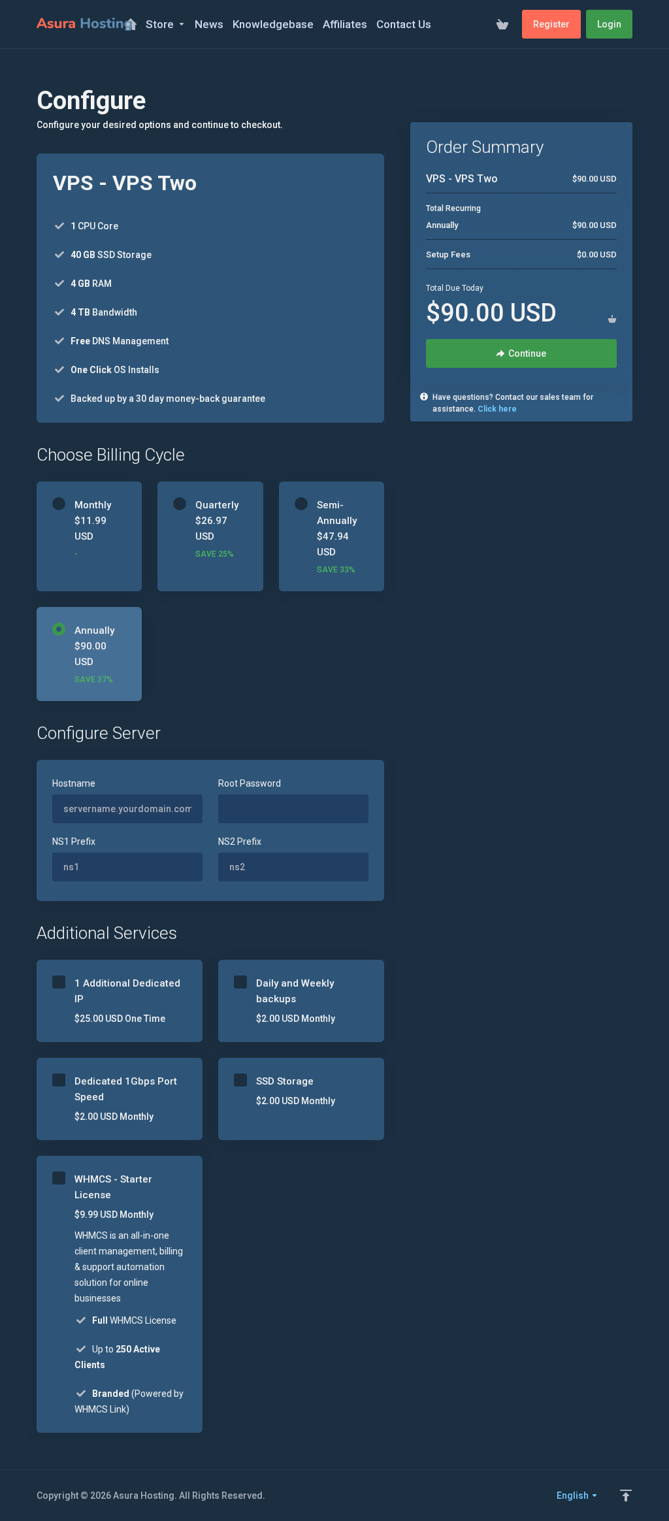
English (574, 1495)
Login (609, 24)
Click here (497, 409)
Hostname (73, 783)
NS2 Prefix (239, 841)
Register (551, 24)
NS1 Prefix (73, 841)
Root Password (249, 783)
